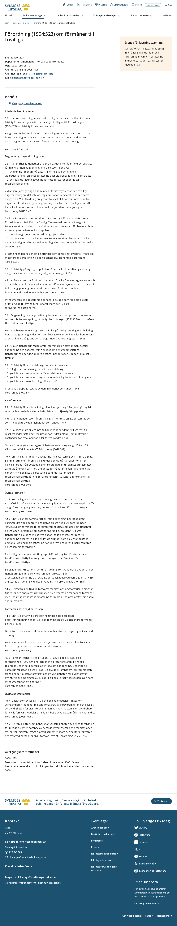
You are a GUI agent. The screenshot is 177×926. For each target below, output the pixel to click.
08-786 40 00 (15, 832)
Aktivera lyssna (153, 5)
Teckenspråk (86, 4)
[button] (35, 15)
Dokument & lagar (21, 23)
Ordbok (138, 4)
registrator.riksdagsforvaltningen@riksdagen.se (35, 882)
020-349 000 (15, 852)
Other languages (121, 4)
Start (7, 23)
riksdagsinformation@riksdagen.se (27, 857)
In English (102, 4)
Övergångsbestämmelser (27, 103)
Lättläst (70, 4)
